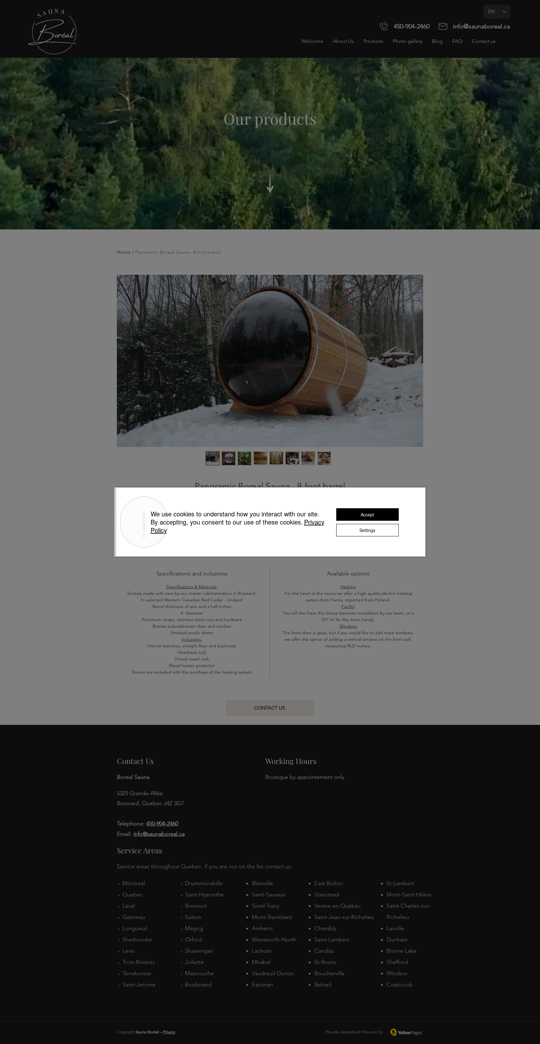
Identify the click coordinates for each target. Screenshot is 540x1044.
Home (124, 252)
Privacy (169, 1032)
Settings (367, 530)
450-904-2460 (411, 26)
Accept (367, 514)
